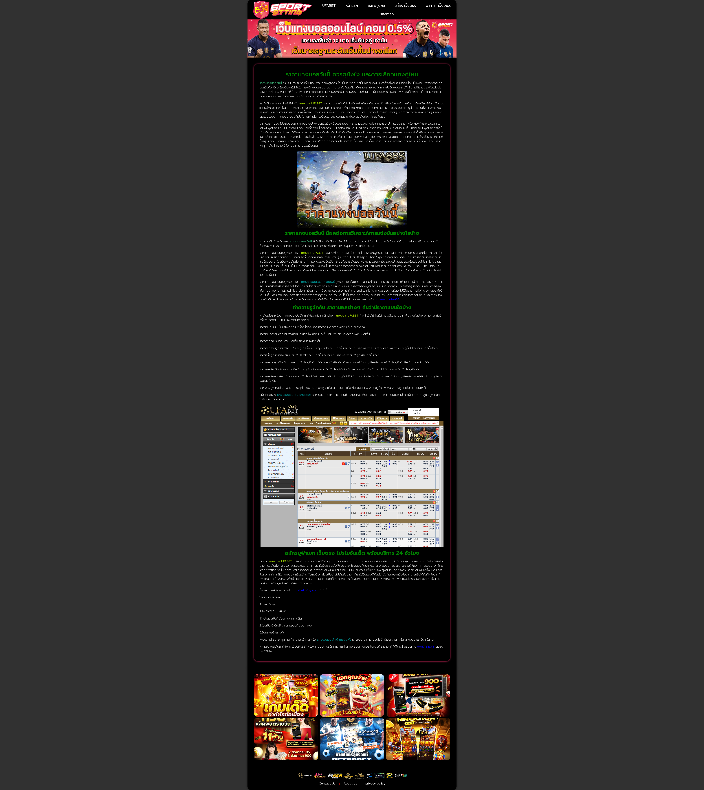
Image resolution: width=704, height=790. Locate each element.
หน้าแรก (352, 5)
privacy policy (375, 783)
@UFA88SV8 (426, 646)
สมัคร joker (376, 5)
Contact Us (327, 783)
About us (350, 783)
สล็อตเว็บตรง (405, 5)
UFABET (329, 5)
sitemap (387, 14)
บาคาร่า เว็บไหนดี (439, 5)
